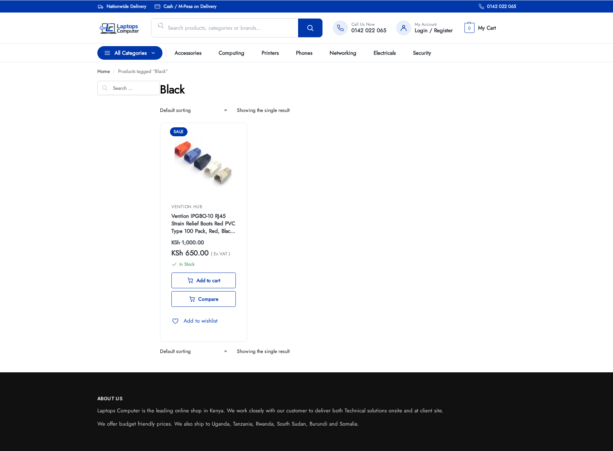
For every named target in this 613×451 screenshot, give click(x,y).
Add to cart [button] (208, 280)
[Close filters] (99, 119)
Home (103, 71)
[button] (479, 28)
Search (310, 28)
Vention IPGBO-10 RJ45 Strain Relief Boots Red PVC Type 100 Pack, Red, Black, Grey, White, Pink (203, 223)
